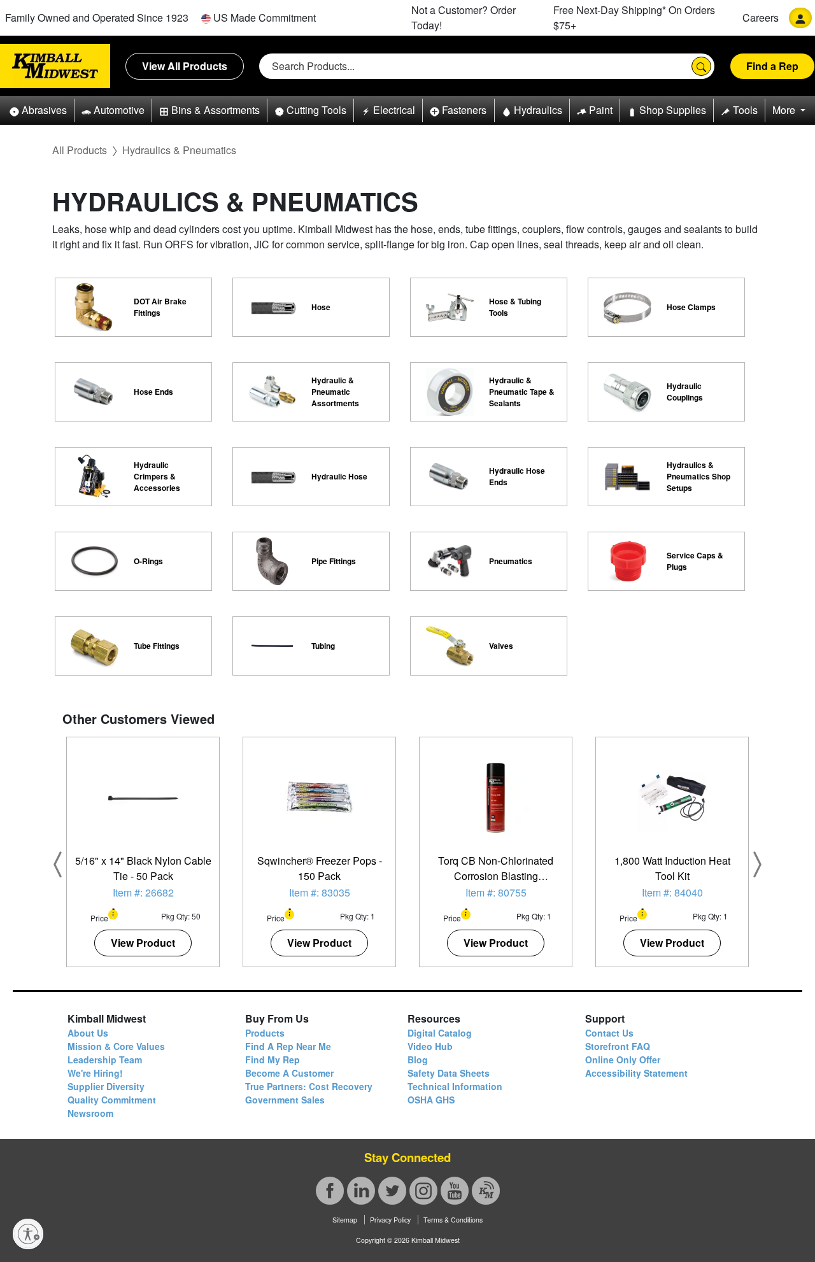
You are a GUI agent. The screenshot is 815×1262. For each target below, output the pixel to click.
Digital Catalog (440, 1032)
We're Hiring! (95, 1073)
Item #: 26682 (143, 892)
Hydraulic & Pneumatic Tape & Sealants (522, 391)
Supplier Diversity (106, 1086)
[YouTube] (455, 1191)
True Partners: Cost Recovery (308, 1086)
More (785, 110)
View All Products (184, 66)
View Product (143, 942)
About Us (87, 1032)
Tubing (323, 645)
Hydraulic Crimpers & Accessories (157, 476)
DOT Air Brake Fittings (160, 306)
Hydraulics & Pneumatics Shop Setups (698, 476)
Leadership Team (104, 1059)
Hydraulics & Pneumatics (179, 150)
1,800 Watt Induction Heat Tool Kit (672, 868)
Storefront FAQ (617, 1046)
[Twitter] (392, 1191)
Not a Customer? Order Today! (463, 17)
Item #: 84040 (672, 892)
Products (265, 1032)
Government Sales (285, 1099)
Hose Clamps (691, 307)
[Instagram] (423, 1191)
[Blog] (486, 1191)
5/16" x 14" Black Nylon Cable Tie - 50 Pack (143, 868)
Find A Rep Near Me (288, 1046)
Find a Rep (772, 66)
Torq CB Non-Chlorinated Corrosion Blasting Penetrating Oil (495, 875)
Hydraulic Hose (339, 476)
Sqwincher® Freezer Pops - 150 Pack (319, 868)
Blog (418, 1059)
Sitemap (344, 1219)
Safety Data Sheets (449, 1073)
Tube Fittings (157, 645)
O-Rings (148, 561)
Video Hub (430, 1046)
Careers (760, 17)
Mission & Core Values (116, 1046)
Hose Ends (153, 391)
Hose (320, 307)
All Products (79, 150)
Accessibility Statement (636, 1073)
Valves (501, 645)
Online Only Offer (622, 1059)
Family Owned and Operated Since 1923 (96, 17)
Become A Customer (289, 1073)
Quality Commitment (111, 1099)
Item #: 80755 (496, 892)
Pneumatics (510, 561)
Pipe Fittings (333, 561)
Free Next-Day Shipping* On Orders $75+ (634, 17)
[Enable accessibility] (28, 1234)
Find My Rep (272, 1059)
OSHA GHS (431, 1099)
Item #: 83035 (319, 892)
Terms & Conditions (453, 1219)
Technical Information (455, 1086)
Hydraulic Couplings (685, 391)
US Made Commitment (263, 17)
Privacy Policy (390, 1219)
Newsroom (90, 1113)
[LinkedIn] (361, 1191)
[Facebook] (330, 1191)
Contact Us (609, 1032)
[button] (38, 110)
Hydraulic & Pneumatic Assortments (335, 391)
